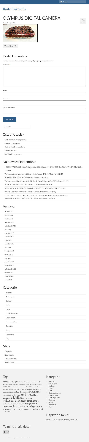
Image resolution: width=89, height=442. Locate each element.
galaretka (23, 386)
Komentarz (6, 64)
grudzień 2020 (9, 222)
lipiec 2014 (8, 280)
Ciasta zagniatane (11, 322)
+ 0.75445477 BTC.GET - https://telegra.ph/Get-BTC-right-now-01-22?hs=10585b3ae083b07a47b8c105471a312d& (43, 167)
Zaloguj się (8, 351)
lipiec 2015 (8, 240)
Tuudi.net (28, 438)
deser (12, 386)
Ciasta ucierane (11, 318)
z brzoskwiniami (21, 392)
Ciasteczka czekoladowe (12, 143)
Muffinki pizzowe (10, 150)
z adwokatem (36, 389)
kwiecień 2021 (9, 211)
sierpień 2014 (9, 276)
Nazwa (5, 90)
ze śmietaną (29, 394)
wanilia (30, 389)
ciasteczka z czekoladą (9, 384)
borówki (19, 381)
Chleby (8, 305)
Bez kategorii (10, 297)
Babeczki (9, 293)
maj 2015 (8, 247)
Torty (7, 338)
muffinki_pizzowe (38, 386)
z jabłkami (17, 397)
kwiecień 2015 (9, 251)
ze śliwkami (16, 395)
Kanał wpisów (9, 355)
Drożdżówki (10, 334)
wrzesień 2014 (9, 273)
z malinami (32, 400)
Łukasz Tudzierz (20, 438)
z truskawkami (36, 409)
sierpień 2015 (9, 237)
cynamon (39, 384)
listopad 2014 (9, 265)
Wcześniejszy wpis (10, 46)
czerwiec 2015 (9, 244)
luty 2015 (8, 258)
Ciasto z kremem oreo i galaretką (15, 140)
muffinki (29, 387)
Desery (8, 330)
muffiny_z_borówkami (15, 389)
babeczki (6, 381)
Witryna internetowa (9, 107)
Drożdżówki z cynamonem (13, 154)
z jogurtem (28, 398)
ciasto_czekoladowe (31, 384)
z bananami (11, 392)
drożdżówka (17, 386)
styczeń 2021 (9, 219)
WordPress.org (9, 362)
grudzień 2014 (9, 262)
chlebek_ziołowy (30, 381)
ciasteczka (38, 381)
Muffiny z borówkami (41, 177)
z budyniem (33, 391)
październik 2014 (10, 269)
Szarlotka (8, 170)
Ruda (8, 23)
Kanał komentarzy (10, 359)
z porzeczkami (20, 406)
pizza (26, 389)
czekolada (6, 387)
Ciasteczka (9, 326)
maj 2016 (8, 229)
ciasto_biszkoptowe (20, 384)
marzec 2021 (9, 215)
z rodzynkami (33, 406)
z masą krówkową (17, 404)
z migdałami (30, 403)
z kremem (20, 400)
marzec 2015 (9, 255)
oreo (23, 389)
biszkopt (14, 382)
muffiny (6, 389)
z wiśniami (7, 411)
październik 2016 (10, 226)
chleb (23, 381)
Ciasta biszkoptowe (12, 313)
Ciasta (8, 309)
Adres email (6, 98)
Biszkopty (9, 301)
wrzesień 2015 (9, 233)
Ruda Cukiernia (14, 9)
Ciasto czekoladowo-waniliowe (15, 147)
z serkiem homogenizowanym (19, 409)
